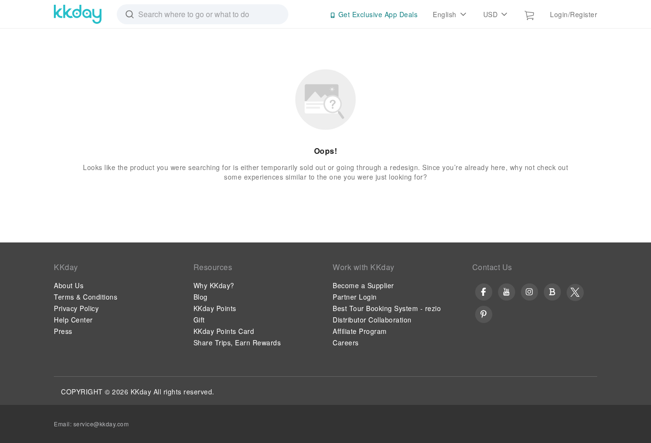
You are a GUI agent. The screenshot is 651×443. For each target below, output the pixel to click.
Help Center (73, 319)
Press (63, 331)
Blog (200, 297)
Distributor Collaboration (372, 319)
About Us (68, 285)
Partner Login (355, 297)
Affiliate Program (360, 331)
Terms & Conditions (85, 297)
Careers (346, 342)
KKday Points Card (223, 331)
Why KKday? (213, 285)
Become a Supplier (363, 285)
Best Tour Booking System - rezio (387, 308)
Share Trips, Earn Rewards (237, 342)
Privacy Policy (76, 308)
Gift (199, 319)
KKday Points (214, 308)
